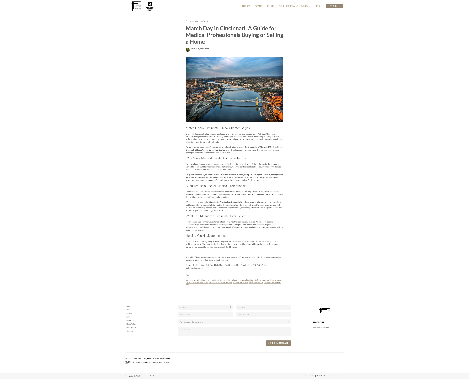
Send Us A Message (278, 343)
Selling (128, 317)
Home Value (131, 324)
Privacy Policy (309, 376)
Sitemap (341, 376)
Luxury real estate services (197, 282)
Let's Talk (334, 6)
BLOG (281, 6)
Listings (129, 310)
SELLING (270, 6)
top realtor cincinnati (216, 280)
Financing (130, 320)
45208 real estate (240, 282)
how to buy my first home (196, 280)
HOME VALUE (292, 6)
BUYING (258, 6)
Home (128, 306)
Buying (129, 313)
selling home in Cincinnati (255, 280)
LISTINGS (246, 6)
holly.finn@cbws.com (321, 327)
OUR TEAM (305, 6)
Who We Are (131, 327)
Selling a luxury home (235, 280)
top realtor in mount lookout (220, 282)
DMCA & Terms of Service (326, 376)
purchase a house (274, 280)
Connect (129, 331)
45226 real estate (256, 282)
